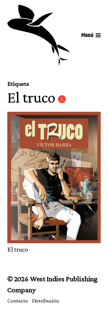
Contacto (17, 301)
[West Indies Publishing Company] (38, 35)
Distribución (45, 301)
